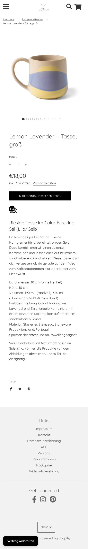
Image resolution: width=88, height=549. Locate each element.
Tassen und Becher (32, 19)
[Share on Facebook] (12, 388)
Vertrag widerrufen (20, 541)
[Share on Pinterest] (29, 388)
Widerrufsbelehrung (44, 471)
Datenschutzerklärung (44, 441)
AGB (44, 447)
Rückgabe (44, 465)
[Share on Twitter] (20, 388)
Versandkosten (44, 183)
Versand (44, 453)
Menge (13, 156)
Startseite (8, 19)
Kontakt (44, 435)
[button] (23, 119)
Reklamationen (44, 459)
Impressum (44, 429)
